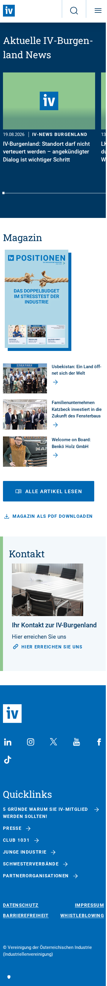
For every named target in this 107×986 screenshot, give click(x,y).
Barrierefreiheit (26, 916)
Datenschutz (21, 905)
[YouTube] (76, 742)
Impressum (89, 905)
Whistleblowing (82, 916)
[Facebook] (99, 742)
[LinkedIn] (7, 742)
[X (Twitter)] (53, 742)
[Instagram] (30, 742)
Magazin (22, 237)
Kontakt (27, 553)
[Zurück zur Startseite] (9, 11)
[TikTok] (7, 759)
